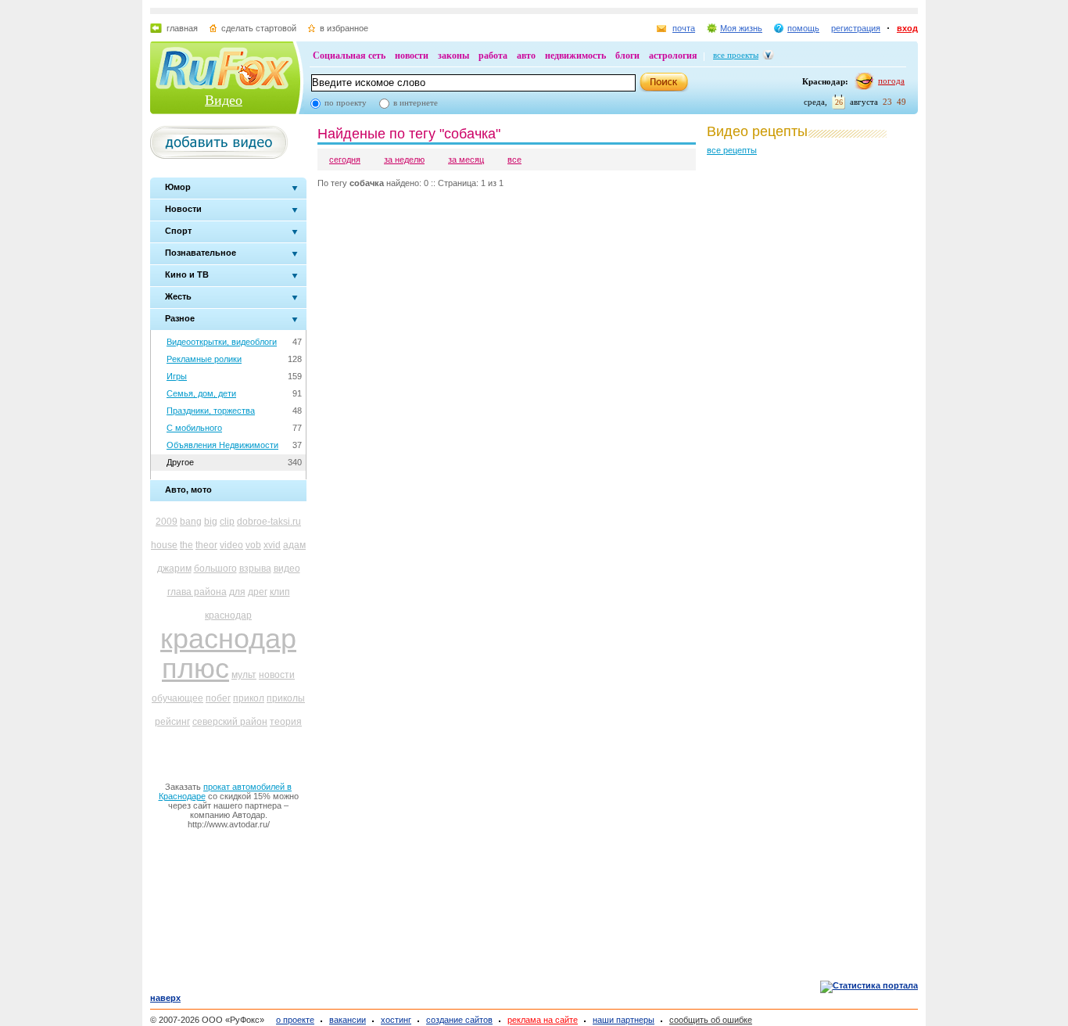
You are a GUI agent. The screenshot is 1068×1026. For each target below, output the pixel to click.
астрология (673, 55)
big (210, 521)
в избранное (344, 28)
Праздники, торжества (211, 410)
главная (182, 28)
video (231, 545)
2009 (166, 521)
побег (218, 698)
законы (453, 55)
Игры (177, 376)
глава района (197, 592)
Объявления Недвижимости (222, 445)
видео (287, 568)
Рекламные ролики (204, 359)
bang (191, 521)
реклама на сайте (542, 1019)
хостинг (396, 1019)
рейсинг (172, 721)
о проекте (295, 1019)
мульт (243, 674)
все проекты (735, 54)
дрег (257, 592)
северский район (229, 721)
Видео (223, 100)
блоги (627, 55)
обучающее (177, 698)
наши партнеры (623, 1019)
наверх (165, 998)
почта (683, 28)
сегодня (344, 159)
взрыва (255, 568)
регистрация (855, 28)
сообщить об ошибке (710, 1019)
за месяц (466, 159)
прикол (248, 698)
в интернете (415, 102)
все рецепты (732, 150)
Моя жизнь (741, 28)
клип (280, 592)
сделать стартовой (258, 28)
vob (253, 545)
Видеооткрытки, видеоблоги (222, 341)
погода (891, 80)
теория (286, 721)
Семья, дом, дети (201, 393)
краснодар (228, 615)
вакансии (347, 1019)
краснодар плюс (228, 653)
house (164, 545)
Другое (180, 462)
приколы (286, 698)
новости (411, 55)
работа (492, 55)
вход (907, 28)
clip (227, 521)
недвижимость (575, 55)
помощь (803, 28)
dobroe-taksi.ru (269, 521)
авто (526, 55)
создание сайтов (459, 1019)
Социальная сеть (349, 55)
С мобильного (194, 427)
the (186, 545)
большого (215, 568)
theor (206, 545)
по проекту (345, 102)
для (237, 592)
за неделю (404, 159)
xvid (272, 545)
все (514, 159)
